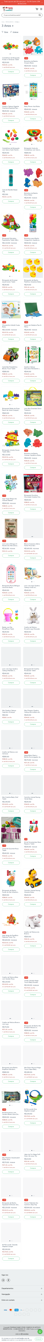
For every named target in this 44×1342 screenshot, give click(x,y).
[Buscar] (40, 15)
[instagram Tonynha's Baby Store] (3, 1280)
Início (3, 22)
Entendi (38, 1339)
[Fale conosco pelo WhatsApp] (40, 1331)
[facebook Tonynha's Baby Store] (8, 1280)
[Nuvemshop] (22, 1334)
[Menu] (41, 9)
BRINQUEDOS (9, 22)
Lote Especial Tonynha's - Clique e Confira (22, 3)
